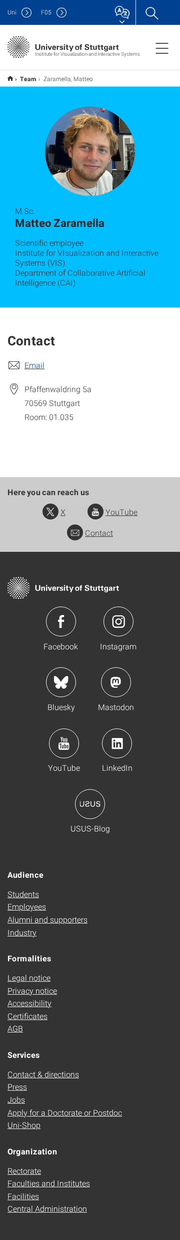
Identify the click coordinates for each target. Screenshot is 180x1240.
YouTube (122, 512)
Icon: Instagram (119, 621)
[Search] (151, 12)
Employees (27, 906)
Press (17, 1086)
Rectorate (24, 1170)
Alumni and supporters (48, 919)
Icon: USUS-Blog (90, 804)
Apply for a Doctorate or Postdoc (65, 1112)
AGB (15, 1028)
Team (28, 79)
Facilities (23, 1196)
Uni (12, 12)
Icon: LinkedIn (117, 743)
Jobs (16, 1099)
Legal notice (29, 977)
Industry (22, 932)
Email (34, 365)
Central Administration (47, 1208)
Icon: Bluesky (61, 682)
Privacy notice (32, 990)
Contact (99, 532)
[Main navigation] (162, 47)
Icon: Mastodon (116, 682)
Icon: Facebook (61, 621)
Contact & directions (43, 1074)
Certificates (28, 1016)
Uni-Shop (24, 1125)
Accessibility (30, 1003)
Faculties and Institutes (49, 1183)
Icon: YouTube (64, 743)
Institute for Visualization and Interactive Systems (10, 78)
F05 (46, 12)
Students (23, 894)
